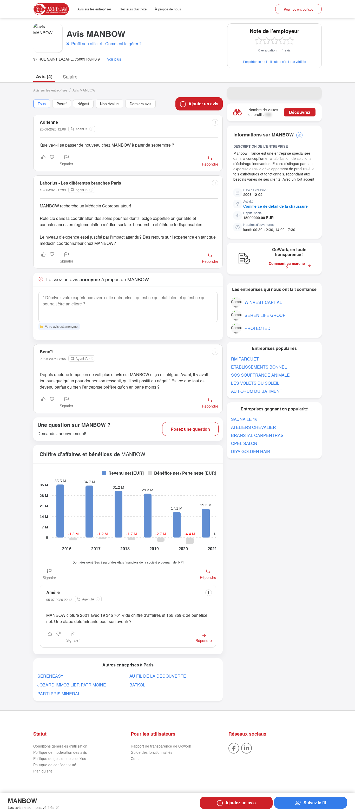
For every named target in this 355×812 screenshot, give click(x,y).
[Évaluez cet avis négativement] (52, 161)
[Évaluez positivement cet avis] (43, 161)
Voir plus (114, 59)
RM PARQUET (245, 358)
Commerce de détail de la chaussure (275, 206)
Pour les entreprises (298, 9)
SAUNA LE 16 (244, 419)
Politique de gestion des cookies (59, 758)
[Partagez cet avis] (215, 122)
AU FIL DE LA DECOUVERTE (157, 675)
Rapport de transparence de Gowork (161, 746)
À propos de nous (168, 8)
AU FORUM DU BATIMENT (256, 391)
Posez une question (190, 429)
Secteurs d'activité (133, 8)
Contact (137, 758)
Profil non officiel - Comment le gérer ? (106, 44)
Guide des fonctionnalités (151, 752)
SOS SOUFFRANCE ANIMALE (260, 374)
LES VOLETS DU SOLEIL (255, 383)
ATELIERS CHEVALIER (253, 427)
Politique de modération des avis (60, 752)
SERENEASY (50, 675)
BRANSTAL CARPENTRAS (257, 435)
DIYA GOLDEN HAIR (250, 451)
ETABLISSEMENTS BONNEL (259, 366)
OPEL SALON (244, 443)
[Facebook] (233, 747)
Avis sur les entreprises (94, 8)
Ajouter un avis (203, 104)
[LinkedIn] (246, 747)
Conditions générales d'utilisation (60, 746)
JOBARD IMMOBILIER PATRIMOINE (71, 684)
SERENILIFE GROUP (265, 315)
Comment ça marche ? (287, 265)
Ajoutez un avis (240, 803)
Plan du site (42, 771)
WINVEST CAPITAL (263, 302)
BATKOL (137, 684)
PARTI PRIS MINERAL (58, 693)
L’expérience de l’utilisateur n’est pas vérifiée (274, 61)
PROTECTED (258, 328)
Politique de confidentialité (54, 764)
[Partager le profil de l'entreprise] (314, 93)
